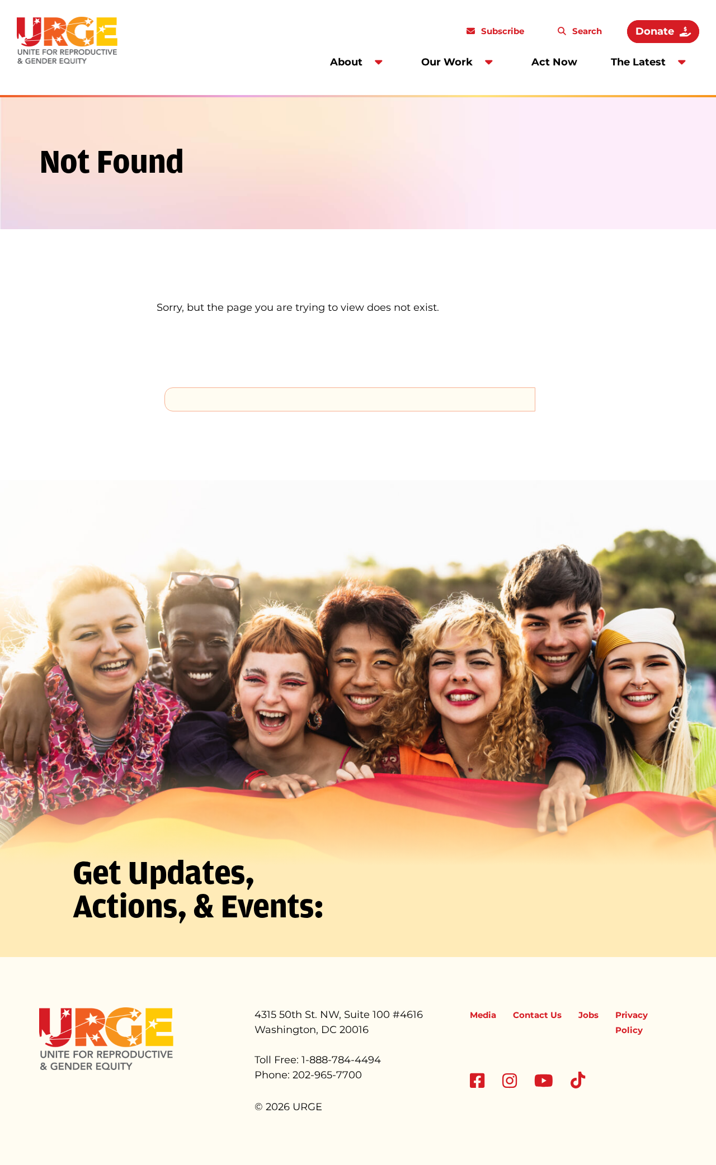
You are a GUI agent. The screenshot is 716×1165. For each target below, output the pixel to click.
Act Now (554, 62)
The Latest (638, 62)
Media (483, 1015)
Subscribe (501, 31)
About (346, 62)
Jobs (588, 1015)
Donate (654, 31)
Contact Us (537, 1015)
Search (586, 31)
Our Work (447, 62)
